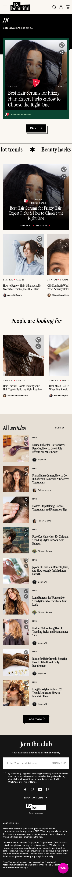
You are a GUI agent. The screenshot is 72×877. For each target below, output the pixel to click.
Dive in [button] (34, 128)
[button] (62, 45)
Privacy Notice (30, 781)
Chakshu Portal (36, 864)
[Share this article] (39, 246)
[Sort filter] (68, 427)
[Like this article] (39, 239)
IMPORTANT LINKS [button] (33, 797)
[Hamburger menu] (4, 6)
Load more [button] (34, 719)
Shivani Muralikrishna (20, 114)
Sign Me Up (59, 762)
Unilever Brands (36, 779)
